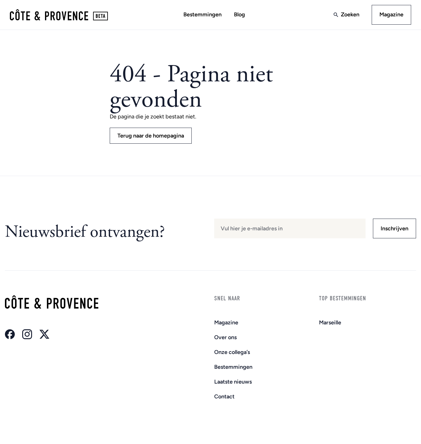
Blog (239, 14)
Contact (224, 396)
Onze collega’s (232, 352)
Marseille (330, 322)
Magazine (391, 14)
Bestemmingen (202, 14)
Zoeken (350, 14)
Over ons (225, 337)
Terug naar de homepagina (150, 135)
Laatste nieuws (233, 381)
